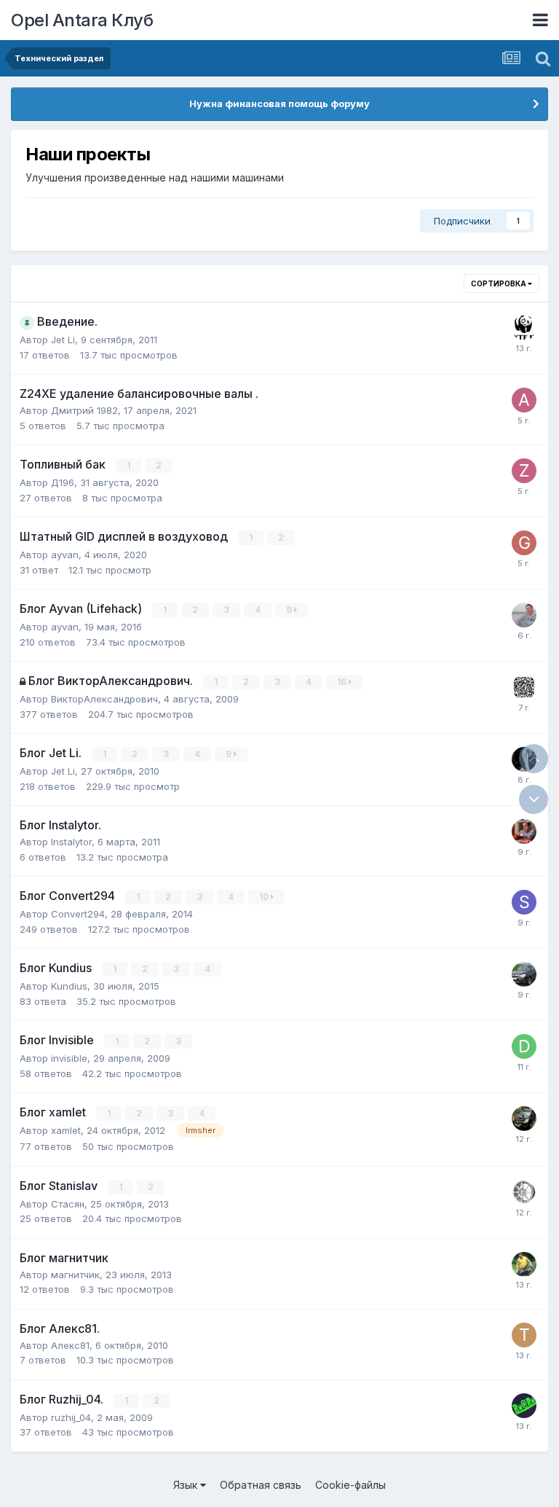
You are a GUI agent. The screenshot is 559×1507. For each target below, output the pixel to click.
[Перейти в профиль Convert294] (524, 1192)
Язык (186, 1485)
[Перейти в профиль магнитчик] (524, 1264)
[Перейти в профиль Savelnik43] (524, 831)
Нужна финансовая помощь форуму (279, 103)
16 (343, 681)
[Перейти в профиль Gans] (524, 543)
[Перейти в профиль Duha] (524, 1046)
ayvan (65, 554)
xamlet (66, 1130)
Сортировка (499, 283)
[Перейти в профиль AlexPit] (524, 400)
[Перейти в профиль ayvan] (524, 615)
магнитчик (75, 1274)
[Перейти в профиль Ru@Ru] (524, 1405)
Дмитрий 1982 (84, 410)
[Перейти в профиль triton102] (524, 1335)
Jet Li (63, 339)
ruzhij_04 (71, 1417)
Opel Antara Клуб (82, 20)
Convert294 (78, 914)
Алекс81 (70, 1345)
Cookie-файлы (350, 1485)
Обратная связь (260, 1485)
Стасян (67, 1204)
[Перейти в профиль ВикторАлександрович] (524, 687)
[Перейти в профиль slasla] (524, 974)
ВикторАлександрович (104, 699)
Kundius (69, 986)
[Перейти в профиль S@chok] (524, 328)
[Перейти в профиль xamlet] (524, 1118)
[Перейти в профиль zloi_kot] (524, 470)
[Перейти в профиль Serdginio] (524, 902)
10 (265, 896)
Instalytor (71, 842)
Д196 (62, 482)
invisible (69, 1058)
